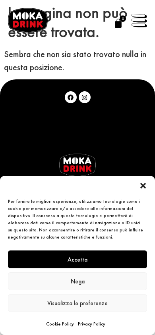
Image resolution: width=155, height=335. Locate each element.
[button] (143, 186)
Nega (78, 281)
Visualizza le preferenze (77, 303)
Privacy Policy (91, 324)
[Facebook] (71, 97)
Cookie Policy (60, 324)
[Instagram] (85, 97)
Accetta (77, 259)
